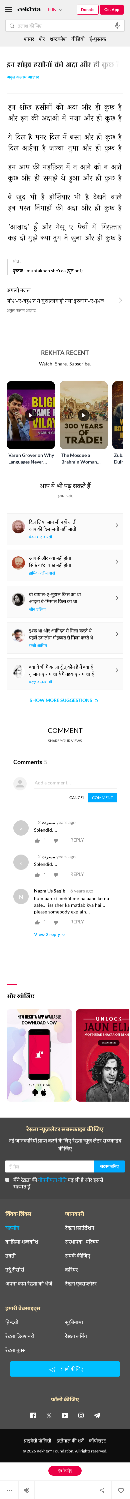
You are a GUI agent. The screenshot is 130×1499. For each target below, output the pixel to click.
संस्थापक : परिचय (82, 1241)
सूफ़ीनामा (74, 1322)
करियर (71, 1269)
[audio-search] (117, 25)
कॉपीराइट (97, 1440)
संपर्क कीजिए (77, 1255)
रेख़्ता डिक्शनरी (19, 1336)
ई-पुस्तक (97, 39)
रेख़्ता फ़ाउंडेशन (79, 1227)
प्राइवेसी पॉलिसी (37, 1440)
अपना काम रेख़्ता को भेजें (28, 1283)
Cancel (77, 797)
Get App (111, 9)
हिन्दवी (11, 1322)
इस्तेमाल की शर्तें (70, 1440)
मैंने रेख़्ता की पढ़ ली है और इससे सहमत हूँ (58, 1182)
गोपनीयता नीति (52, 1179)
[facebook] (33, 1415)
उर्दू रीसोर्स (14, 1269)
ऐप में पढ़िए (65, 1470)
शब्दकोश (58, 39)
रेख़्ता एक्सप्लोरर (81, 1283)
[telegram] (97, 1415)
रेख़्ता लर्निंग (76, 1336)
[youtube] (65, 1415)
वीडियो (78, 39)
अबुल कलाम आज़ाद (23, 77)
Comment (102, 797)
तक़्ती (10, 1255)
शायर (29, 39)
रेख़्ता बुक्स (15, 1350)
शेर (42, 39)
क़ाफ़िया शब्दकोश (21, 1241)
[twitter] (49, 1415)
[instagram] (81, 1415)
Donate (87, 9)
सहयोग (12, 1227)
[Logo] (29, 10)
